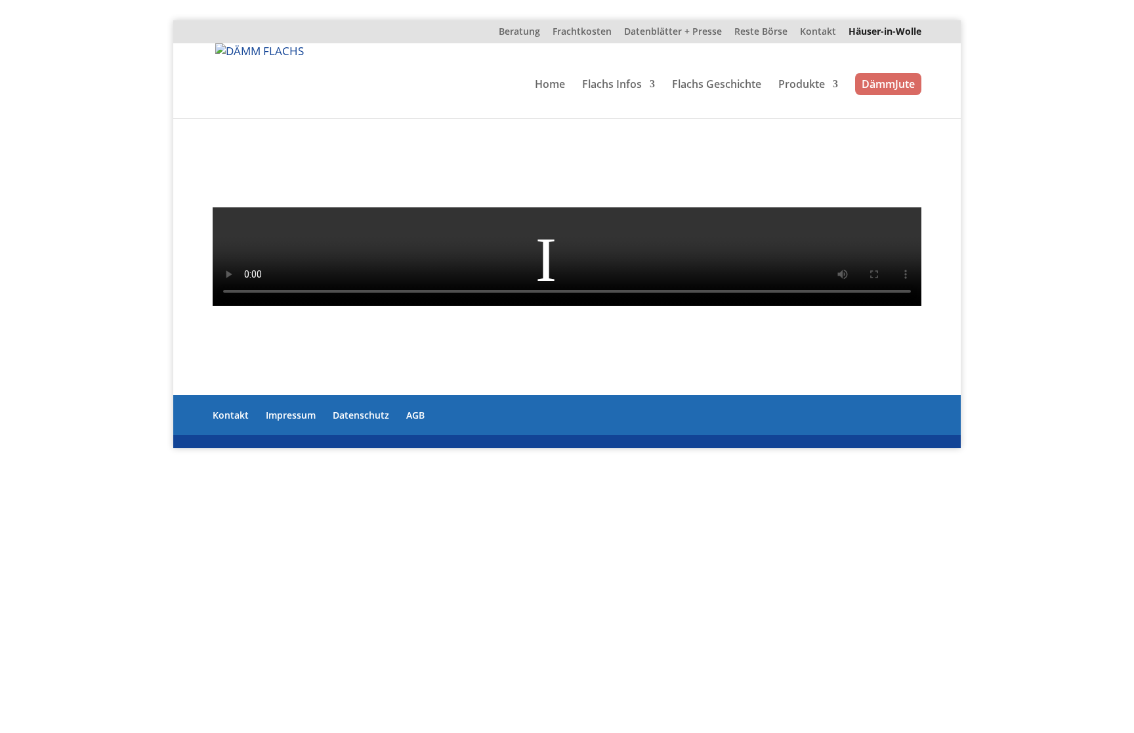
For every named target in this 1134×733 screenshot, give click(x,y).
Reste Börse (761, 32)
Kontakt (818, 32)
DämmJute (888, 84)
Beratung (519, 32)
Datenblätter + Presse (673, 32)
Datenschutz (361, 415)
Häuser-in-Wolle (885, 32)
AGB (415, 415)
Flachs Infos (612, 85)
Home (550, 85)
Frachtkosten (582, 32)
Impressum (291, 415)
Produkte (801, 85)
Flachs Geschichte (716, 85)
